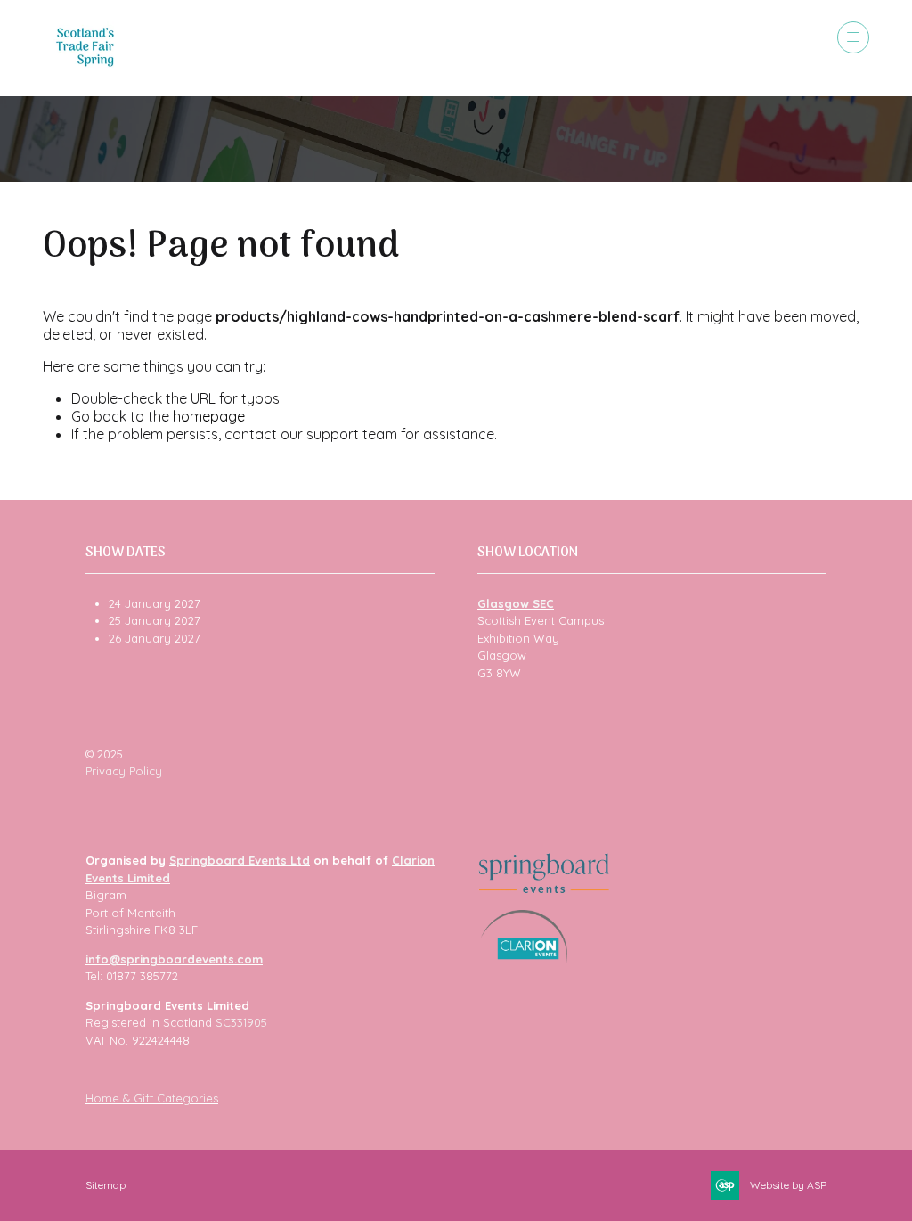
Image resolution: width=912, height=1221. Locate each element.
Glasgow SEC (515, 603)
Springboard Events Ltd (239, 860)
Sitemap (106, 1185)
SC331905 (241, 1022)
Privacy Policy (124, 771)
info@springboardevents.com (174, 959)
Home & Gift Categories (152, 1098)
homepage (209, 416)
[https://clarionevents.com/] (524, 959)
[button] (853, 37)
